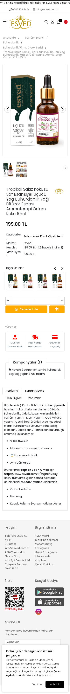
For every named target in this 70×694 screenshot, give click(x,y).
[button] (4, 22)
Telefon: (10, 536)
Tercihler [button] (37, 684)
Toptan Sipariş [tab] (34, 391)
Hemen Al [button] (35, 318)
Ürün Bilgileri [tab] (14, 398)
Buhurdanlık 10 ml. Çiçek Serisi (23, 47)
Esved (28, 243)
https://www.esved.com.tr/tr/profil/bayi (31, 474)
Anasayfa (9, 37)
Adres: (9, 552)
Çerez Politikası (44, 564)
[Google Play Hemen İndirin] (48, 591)
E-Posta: (10, 544)
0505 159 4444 (21, 9)
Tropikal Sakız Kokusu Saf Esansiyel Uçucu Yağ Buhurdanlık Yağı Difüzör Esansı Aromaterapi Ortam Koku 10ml (34, 55)
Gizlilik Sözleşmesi (46, 540)
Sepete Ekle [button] (29, 309)
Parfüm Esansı (34, 37)
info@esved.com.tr (47, 9)
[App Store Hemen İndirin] (48, 602)
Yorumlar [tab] (34, 398)
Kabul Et (55, 684)
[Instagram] (39, 611)
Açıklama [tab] (12, 391)
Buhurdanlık (11, 42)
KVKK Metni (42, 536)
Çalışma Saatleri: (16, 564)
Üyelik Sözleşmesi (46, 552)
